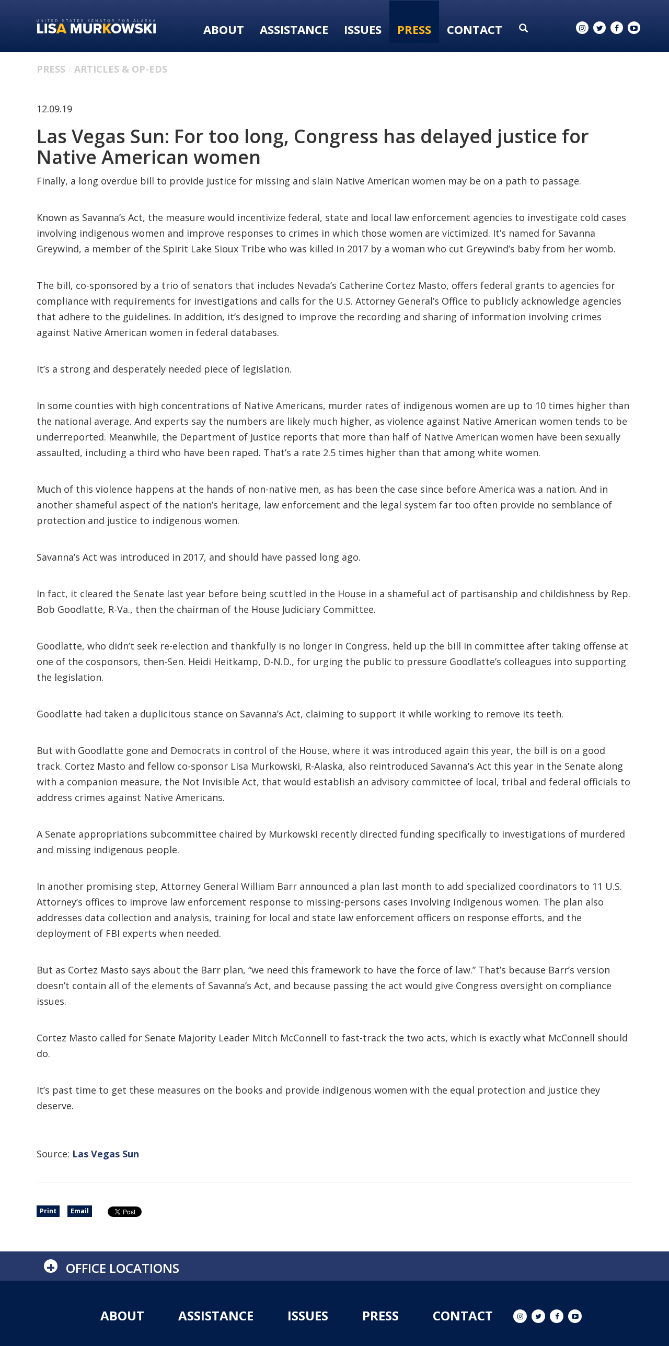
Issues (363, 29)
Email (80, 1210)
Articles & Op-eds (120, 69)
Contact (474, 29)
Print (48, 1210)
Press (414, 29)
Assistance (294, 29)
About (223, 29)
